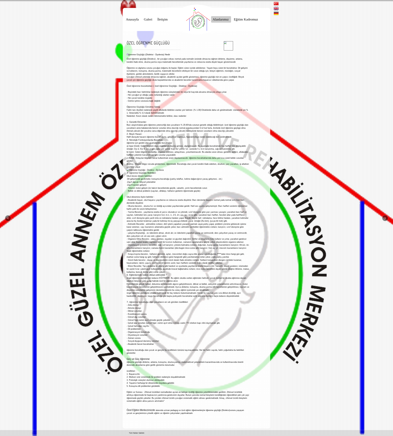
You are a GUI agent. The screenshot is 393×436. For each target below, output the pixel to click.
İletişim (162, 19)
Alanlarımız (221, 19)
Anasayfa (132, 19)
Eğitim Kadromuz (246, 19)
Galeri (148, 19)
